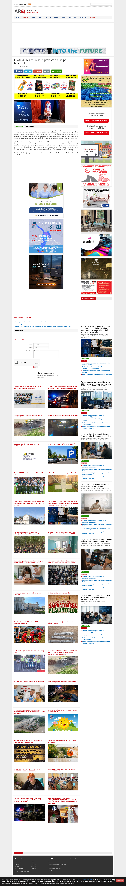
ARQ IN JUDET (73, 17)
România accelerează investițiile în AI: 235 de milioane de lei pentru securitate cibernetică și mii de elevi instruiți (96, 384)
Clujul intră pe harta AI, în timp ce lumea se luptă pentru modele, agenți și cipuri (96, 540)
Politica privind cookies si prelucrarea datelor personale (57, 865)
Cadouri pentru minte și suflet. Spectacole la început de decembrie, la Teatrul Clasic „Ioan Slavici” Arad (43, 326)
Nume (30, 344)
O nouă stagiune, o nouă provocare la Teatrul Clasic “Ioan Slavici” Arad (34, 324)
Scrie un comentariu (41, 379)
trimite (35, 367)
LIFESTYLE (83, 17)
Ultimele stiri (25, 17)
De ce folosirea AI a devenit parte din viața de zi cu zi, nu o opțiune (95, 485)
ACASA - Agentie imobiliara (22, 871)
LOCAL (34, 17)
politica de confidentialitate (84, 880)
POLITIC (41, 17)
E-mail (30, 347)
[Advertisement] (63, 35)
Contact (50, 870)
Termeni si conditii (52, 862)
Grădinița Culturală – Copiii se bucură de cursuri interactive (31, 322)
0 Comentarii (33, 66)
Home (17, 17)
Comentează (19, 126)
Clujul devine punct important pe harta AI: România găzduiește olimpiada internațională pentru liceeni (95, 597)
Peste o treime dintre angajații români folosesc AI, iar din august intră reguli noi (96, 435)
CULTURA (63, 17)
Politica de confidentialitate (54, 868)
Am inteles (120, 880)
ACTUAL (48, 17)
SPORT (56, 17)
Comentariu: (29, 350)
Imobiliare (92, 17)
